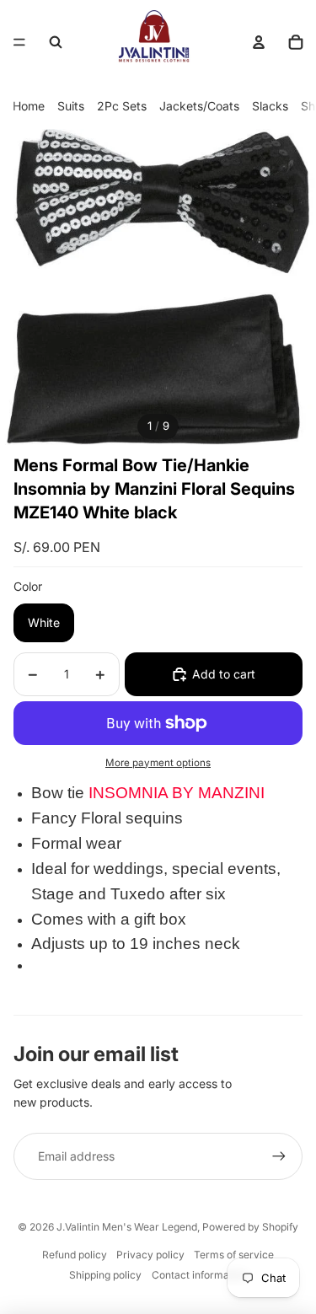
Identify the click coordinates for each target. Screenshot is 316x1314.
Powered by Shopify (250, 1226)
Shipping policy (105, 1274)
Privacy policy (150, 1254)
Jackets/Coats (199, 106)
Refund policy (74, 1254)
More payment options (158, 763)
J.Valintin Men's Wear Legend (126, 1226)
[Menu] (19, 42)
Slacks (270, 106)
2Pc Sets (122, 106)
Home (29, 106)
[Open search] (55, 42)
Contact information (199, 1274)
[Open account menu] (258, 42)
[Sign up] (279, 1156)
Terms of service (234, 1254)
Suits (70, 106)
